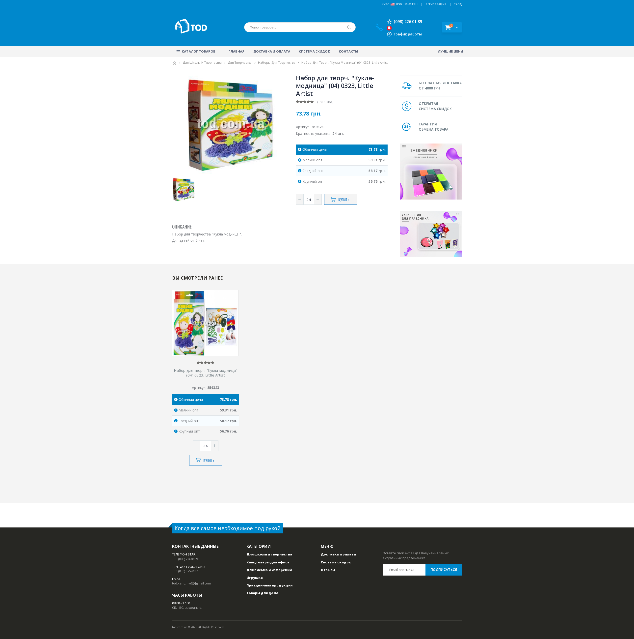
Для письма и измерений (269, 570)
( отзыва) (325, 101)
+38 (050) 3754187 (185, 571)
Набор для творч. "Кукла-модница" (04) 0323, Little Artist (205, 373)
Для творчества (240, 62)
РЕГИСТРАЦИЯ (436, 4)
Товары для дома (262, 593)
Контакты (348, 51)
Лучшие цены (450, 51)
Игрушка (254, 577)
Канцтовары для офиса (268, 562)
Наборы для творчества (276, 62)
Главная (237, 51)
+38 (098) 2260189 (185, 559)
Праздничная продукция (269, 585)
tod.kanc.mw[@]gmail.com (191, 583)
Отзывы (328, 570)
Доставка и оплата (272, 51)
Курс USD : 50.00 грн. (400, 4)
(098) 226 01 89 (408, 21)
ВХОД (458, 4)
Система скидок (314, 51)
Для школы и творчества (202, 62)
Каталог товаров (198, 51)
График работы (408, 34)
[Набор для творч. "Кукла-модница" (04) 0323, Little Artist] (205, 323)
